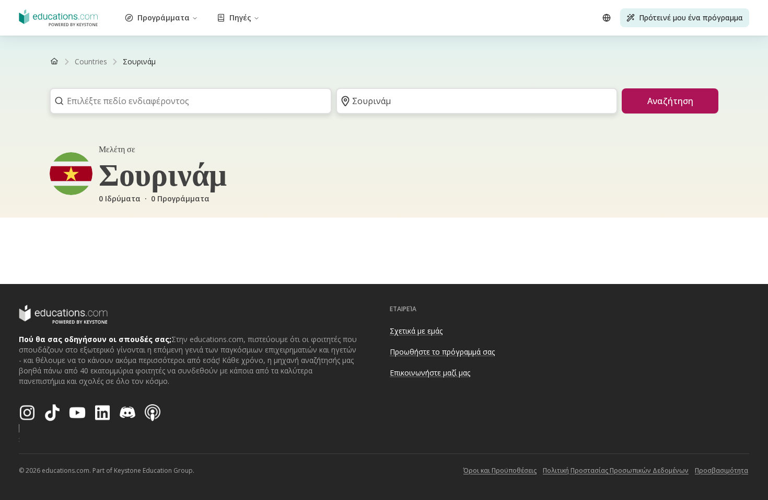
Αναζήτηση (670, 101)
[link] (139, 61)
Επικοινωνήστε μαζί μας (430, 373)
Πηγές (240, 17)
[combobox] (187, 101)
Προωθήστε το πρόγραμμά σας (442, 352)
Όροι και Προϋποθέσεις (500, 470)
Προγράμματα (163, 17)
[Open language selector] (606, 17)
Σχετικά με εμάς (416, 331)
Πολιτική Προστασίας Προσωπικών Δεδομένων (616, 470)
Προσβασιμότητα (721, 470)
